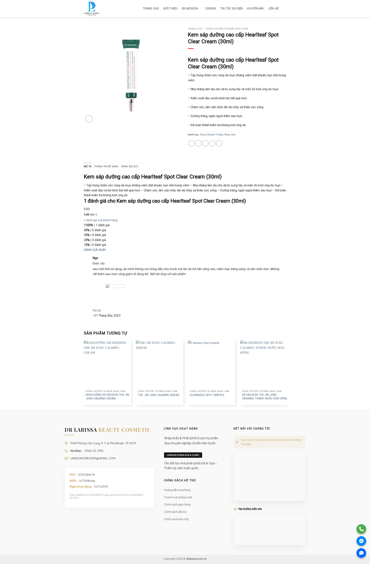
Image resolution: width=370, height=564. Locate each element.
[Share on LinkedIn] (219, 143)
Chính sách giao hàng (177, 504)
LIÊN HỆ (273, 8)
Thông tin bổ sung (106, 166)
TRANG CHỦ (151, 8)
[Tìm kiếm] (284, 9)
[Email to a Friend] (205, 143)
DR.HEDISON (190, 8)
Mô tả (87, 166)
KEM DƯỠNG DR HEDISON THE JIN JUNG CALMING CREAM (107, 396)
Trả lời (96, 310)
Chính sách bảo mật (176, 519)
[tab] (87, 166)
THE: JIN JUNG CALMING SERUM (158, 395)
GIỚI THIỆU (170, 8)
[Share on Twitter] (198, 143)
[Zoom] (89, 119)
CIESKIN (210, 8)
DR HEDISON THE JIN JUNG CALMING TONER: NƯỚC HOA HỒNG (265, 396)
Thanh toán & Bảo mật (178, 497)
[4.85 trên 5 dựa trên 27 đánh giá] (237, 53)
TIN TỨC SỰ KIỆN (231, 8)
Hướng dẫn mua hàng (177, 490)
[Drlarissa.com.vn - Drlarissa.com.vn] (103, 8)
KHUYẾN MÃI (255, 8)
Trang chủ (195, 28)
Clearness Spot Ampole (207, 395)
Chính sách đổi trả (175, 511)
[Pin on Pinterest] (212, 143)
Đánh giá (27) (129, 166)
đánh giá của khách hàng (101, 220)
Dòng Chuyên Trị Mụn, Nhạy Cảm (227, 28)
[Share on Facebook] (191, 143)
